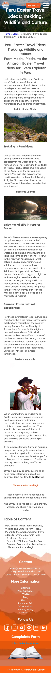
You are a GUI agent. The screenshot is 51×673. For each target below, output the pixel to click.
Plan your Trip (33, 5)
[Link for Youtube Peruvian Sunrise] (22, 629)
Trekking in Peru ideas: (19, 538)
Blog (15, 33)
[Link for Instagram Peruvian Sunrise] (14, 629)
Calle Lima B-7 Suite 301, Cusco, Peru (26, 574)
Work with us (25, 606)
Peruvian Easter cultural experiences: (27, 544)
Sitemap (25, 587)
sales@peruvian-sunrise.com (25, 568)
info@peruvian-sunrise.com (25, 571)
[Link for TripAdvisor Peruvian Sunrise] (36, 629)
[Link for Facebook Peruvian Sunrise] (7, 629)
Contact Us (25, 612)
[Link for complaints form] (25, 653)
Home (7, 33)
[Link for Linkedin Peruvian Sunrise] (44, 629)
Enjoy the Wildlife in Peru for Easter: (26, 541)
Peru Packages (25, 591)
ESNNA (26, 594)
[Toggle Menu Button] (46, 5)
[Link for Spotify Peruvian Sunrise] (29, 629)
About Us (26, 600)
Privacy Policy (25, 609)
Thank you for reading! (20, 547)
